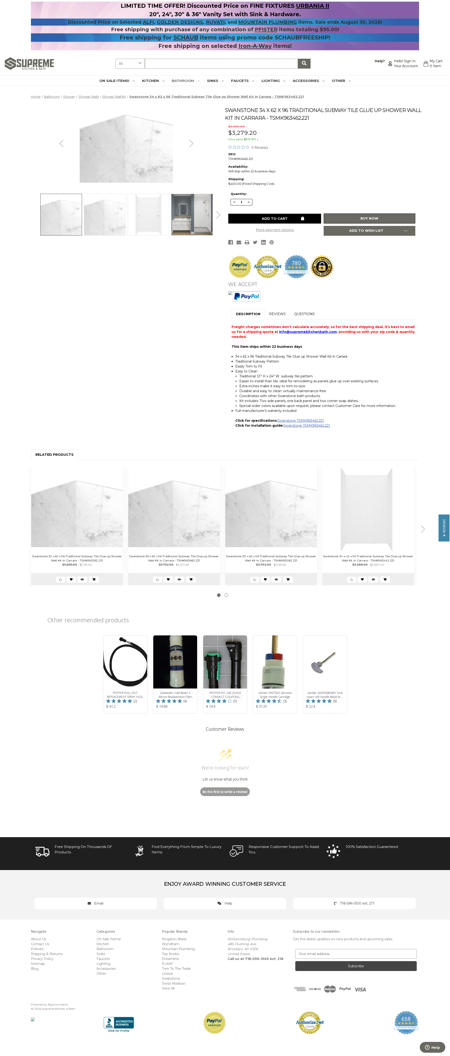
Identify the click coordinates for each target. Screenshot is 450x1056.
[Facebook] (230, 242)
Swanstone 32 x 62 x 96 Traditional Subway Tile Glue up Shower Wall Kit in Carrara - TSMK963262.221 (77, 558)
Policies (37, 949)
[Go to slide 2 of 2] (226, 595)
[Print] (247, 242)
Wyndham (170, 944)
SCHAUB (185, 37)
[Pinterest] (271, 242)
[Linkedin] (263, 242)
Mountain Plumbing (178, 949)
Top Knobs (170, 954)
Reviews (277, 314)
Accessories (306, 80)
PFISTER (266, 29)
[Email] (238, 242)
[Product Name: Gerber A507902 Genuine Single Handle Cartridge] (275, 674)
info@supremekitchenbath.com (308, 332)
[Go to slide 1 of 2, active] (219, 595)
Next (191, 143)
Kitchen (151, 80)
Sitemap (38, 964)
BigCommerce (58, 1004)
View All (168, 988)
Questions (304, 314)
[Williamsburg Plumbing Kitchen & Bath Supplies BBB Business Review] (119, 1022)
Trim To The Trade (176, 969)
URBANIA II (312, 5)
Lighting (271, 80)
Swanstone (171, 978)
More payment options (275, 230)
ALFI (148, 22)
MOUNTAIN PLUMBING (267, 22)
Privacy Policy (42, 959)
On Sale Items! (114, 80)
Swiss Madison (174, 983)
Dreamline (170, 959)
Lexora (167, 973)
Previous (61, 143)
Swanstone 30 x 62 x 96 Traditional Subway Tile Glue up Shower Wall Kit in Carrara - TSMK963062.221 (271, 558)
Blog (35, 969)
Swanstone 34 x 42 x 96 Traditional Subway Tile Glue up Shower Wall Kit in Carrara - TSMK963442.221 (368, 558)
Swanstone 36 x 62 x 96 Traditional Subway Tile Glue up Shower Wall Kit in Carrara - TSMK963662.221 (174, 558)
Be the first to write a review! (225, 791)
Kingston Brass (174, 939)
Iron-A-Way (255, 46)
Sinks (213, 80)
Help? (380, 61)
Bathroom (183, 80)
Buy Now (369, 218)
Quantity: (239, 194)
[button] (444, 528)
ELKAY (167, 964)
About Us (38, 939)
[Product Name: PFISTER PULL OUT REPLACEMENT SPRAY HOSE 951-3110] (125, 674)
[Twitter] (255, 242)
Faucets (240, 80)
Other (339, 80)
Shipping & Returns (47, 954)
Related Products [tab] (54, 455)
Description (248, 314)
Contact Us (40, 944)
